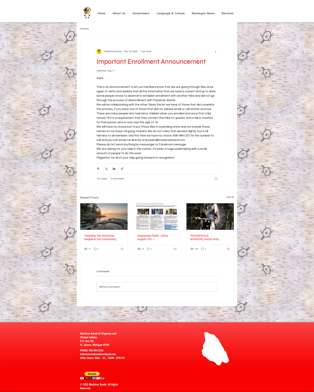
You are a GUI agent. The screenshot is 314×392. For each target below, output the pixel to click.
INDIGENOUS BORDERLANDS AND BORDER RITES (204, 237)
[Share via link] (122, 168)
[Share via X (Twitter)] (106, 168)
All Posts (84, 29)
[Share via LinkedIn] (114, 168)
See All (230, 197)
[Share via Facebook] (98, 168)
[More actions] (216, 51)
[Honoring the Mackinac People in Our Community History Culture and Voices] (104, 216)
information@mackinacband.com (98, 354)
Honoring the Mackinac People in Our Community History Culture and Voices (101, 237)
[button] (227, 12)
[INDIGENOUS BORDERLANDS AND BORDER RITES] (210, 216)
